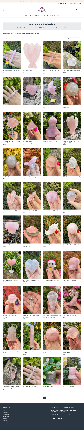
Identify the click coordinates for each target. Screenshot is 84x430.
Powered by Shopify (42, 425)
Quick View (12, 68)
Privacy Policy (6, 414)
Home (26, 15)
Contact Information (7, 420)
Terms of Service (6, 422)
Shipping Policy (6, 416)
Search (4, 410)
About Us (46, 15)
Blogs (58, 15)
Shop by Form (37, 15)
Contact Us (52, 15)
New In (31, 15)
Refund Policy (6, 418)
